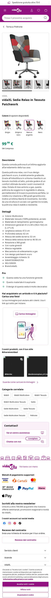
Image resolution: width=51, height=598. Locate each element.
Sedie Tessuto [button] (29, 409)
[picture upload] (25, 331)
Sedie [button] (33, 402)
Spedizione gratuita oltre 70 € (26, 2)
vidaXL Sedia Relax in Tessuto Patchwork (23, 102)
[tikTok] (20, 523)
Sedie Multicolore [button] (11, 409)
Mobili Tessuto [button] (41, 395)
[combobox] (25, 18)
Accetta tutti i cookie (25, 584)
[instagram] (9, 523)
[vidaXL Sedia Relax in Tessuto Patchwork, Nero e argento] (25, 56)
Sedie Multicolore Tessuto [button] (14, 415)
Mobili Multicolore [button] (21, 395)
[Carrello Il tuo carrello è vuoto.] (45, 10)
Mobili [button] (6, 395)
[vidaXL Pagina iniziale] (17, 10)
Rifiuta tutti (26, 589)
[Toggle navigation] (5, 10)
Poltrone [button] (33, 415)
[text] (7, 144)
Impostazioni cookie (25, 595)
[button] (7, 128)
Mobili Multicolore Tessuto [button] (15, 402)
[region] (25, 582)
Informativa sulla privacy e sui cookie (18, 579)
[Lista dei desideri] (38, 10)
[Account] (31, 10)
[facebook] (4, 523)
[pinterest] (14, 523)
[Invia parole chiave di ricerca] (45, 18)
